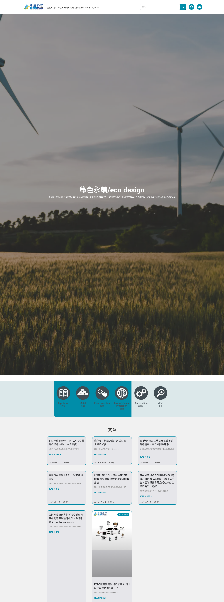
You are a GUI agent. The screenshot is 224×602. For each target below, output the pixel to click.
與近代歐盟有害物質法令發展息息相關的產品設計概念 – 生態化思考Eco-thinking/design (66, 518)
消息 (55, 8)
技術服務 (78, 8)
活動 (72, 8)
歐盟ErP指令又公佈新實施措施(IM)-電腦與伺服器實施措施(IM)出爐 (111, 479)
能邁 (49, 8)
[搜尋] (183, 7)
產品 (60, 8)
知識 (66, 8)
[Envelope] (199, 7)
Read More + (55, 454)
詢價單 (87, 8)
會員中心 (95, 8)
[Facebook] (191, 7)
